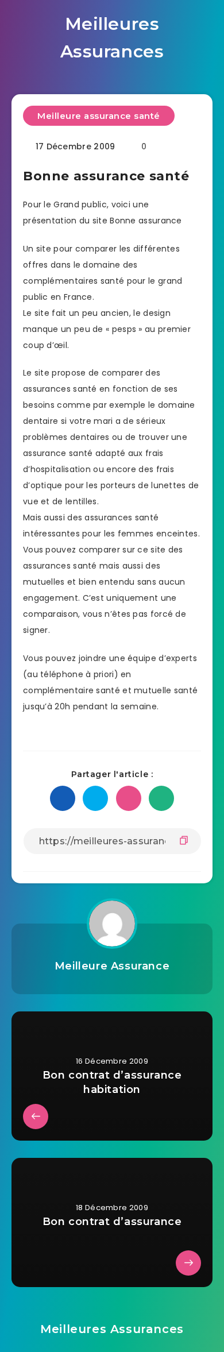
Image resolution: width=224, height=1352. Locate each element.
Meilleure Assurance (112, 966)
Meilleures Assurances (112, 37)
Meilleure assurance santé (98, 115)
